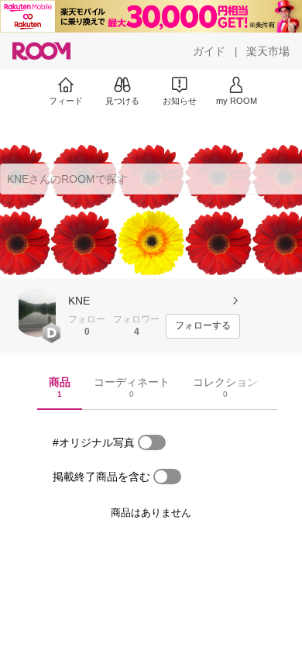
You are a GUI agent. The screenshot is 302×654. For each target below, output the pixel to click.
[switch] (152, 442)
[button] (37, 312)
